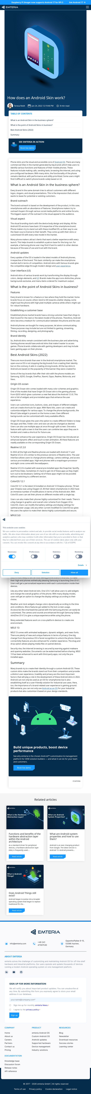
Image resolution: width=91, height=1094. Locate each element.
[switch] (34, 556)
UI (38, 278)
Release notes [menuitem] (11, 1068)
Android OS (60, 162)
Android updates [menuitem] (39, 1040)
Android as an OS (50, 688)
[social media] (6, 972)
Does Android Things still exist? (22, 894)
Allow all (74, 573)
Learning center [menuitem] (66, 1046)
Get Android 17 (76, 2)
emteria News (41, 1005)
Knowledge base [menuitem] (12, 1061)
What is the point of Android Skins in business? (31, 125)
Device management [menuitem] (41, 1046)
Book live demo (24, 767)
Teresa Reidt (19, 105)
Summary (15, 134)
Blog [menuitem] (61, 1033)
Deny (17, 573)
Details (81, 565)
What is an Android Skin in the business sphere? (32, 120)
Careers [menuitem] (8, 1040)
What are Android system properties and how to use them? (64, 836)
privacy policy (32, 1009)
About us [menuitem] (9, 1036)
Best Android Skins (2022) (22, 130)
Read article (17, 856)
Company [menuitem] (9, 1027)
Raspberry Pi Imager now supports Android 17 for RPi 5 (37, 2)
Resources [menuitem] (65, 1027)
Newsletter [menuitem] (64, 1036)
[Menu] (87, 7)
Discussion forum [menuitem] (12, 1064)
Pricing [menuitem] (8, 1050)
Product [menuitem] (36, 1027)
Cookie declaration (53, 1089)
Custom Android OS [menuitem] (41, 1036)
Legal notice (71, 1089)
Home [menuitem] (7, 1033)
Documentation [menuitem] (13, 1056)
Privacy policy (35, 1089)
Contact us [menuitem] (9, 1046)
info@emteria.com (18, 943)
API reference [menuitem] (11, 1071)
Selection (45, 573)
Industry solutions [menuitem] (40, 1050)
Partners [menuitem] (8, 1043)
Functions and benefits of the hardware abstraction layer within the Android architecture (25, 837)
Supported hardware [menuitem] (41, 1043)
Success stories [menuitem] (66, 1043)
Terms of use (20, 1089)
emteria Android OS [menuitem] (41, 1033)
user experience (63, 266)
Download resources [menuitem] (68, 1040)
